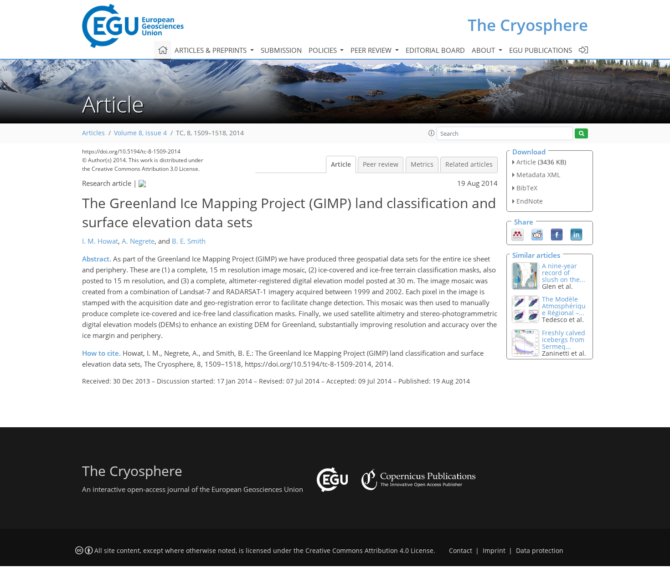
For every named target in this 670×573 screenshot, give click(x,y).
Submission (281, 50)
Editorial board (435, 50)
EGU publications (540, 50)
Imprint (494, 551)
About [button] (484, 50)
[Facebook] (557, 233)
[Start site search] (581, 133)
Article (341, 164)
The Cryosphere (528, 25)
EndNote (529, 201)
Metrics (422, 164)
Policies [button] (324, 50)
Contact (460, 551)
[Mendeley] (517, 233)
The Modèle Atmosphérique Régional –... (564, 306)
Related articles (469, 164)
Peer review (380, 164)
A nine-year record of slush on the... (563, 272)
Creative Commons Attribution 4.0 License (369, 551)
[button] (431, 133)
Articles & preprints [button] (211, 50)
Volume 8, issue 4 (140, 133)
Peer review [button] (371, 50)
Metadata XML (538, 174)
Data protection (539, 551)
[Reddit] (537, 233)
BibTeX (526, 188)
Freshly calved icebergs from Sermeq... (563, 339)
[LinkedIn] (576, 233)
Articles (93, 133)
